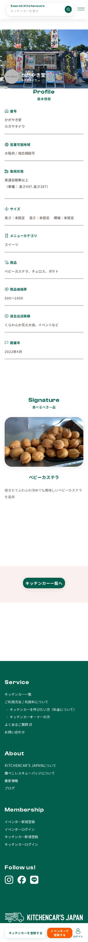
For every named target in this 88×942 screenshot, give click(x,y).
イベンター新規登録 (20, 821)
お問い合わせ (15, 732)
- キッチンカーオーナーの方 (27, 716)
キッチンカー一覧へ (43, 583)
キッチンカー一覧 (18, 694)
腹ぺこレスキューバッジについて (30, 773)
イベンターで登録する (60, 933)
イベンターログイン (20, 829)
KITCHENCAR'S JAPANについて (30, 765)
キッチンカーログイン (21, 844)
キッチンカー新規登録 (21, 836)
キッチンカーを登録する (26, 933)
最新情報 (11, 780)
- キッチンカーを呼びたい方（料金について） (41, 709)
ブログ (10, 788)
